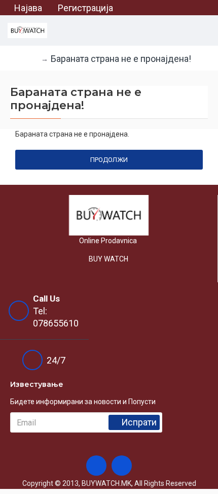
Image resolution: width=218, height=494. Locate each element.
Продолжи (109, 159)
